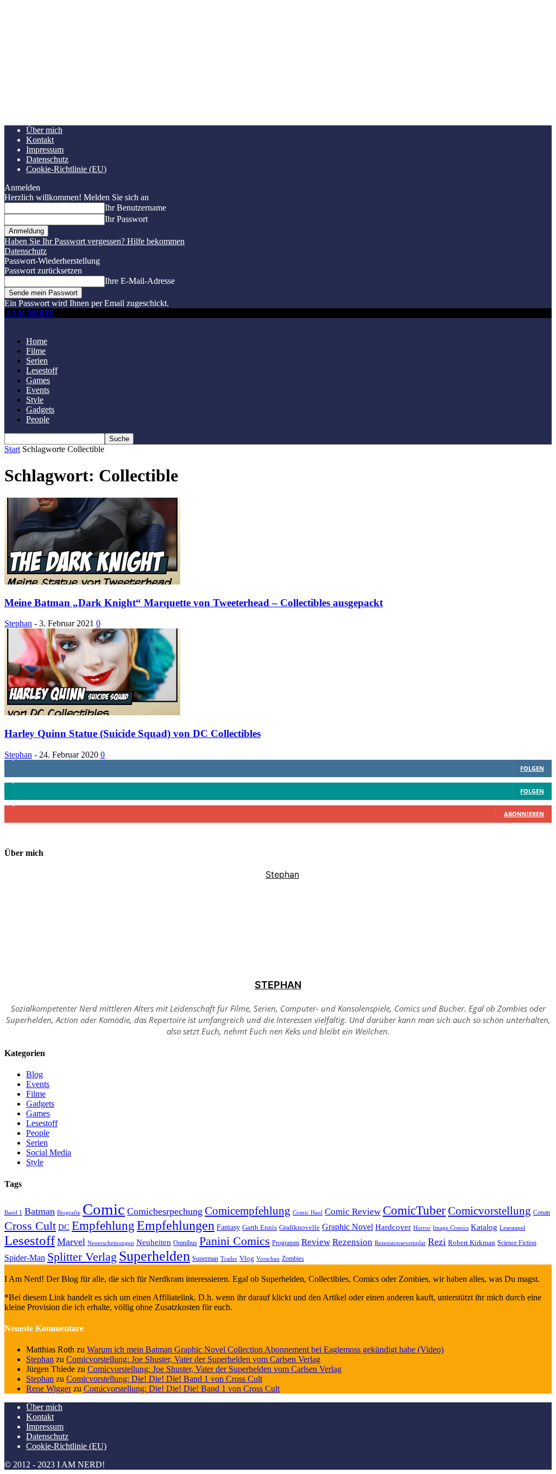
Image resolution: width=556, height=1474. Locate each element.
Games (38, 380)
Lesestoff (42, 370)
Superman (205, 1258)
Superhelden (154, 1256)
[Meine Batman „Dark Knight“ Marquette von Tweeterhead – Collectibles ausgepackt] (92, 581)
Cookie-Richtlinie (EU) (66, 169)
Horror (422, 1227)
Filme (36, 350)
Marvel (71, 1241)
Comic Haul (308, 1212)
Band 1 (13, 1212)
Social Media (48, 1152)
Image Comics (451, 1228)
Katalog (484, 1226)
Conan (541, 1212)
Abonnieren (524, 814)
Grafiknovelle (299, 1227)
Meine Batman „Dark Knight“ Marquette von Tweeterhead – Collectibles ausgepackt (193, 602)
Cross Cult (30, 1225)
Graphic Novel (347, 1226)
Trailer (228, 1258)
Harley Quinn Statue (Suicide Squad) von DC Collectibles (132, 733)
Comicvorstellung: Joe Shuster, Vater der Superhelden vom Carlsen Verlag (193, 1359)
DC (64, 1226)
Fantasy (228, 1227)
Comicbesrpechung (165, 1211)
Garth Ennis (259, 1227)
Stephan (18, 623)
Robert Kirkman (471, 1242)
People (37, 419)
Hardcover (393, 1226)
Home (36, 341)
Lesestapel (512, 1228)
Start (12, 449)
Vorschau (268, 1258)
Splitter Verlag (82, 1256)
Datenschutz (47, 159)
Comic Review (353, 1211)
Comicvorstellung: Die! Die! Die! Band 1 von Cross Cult (164, 1378)
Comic (104, 1209)
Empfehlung (103, 1225)
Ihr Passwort (126, 219)
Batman (39, 1211)
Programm (285, 1243)
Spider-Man (24, 1258)
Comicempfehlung (247, 1210)
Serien (37, 360)
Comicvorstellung (489, 1211)
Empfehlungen (175, 1225)
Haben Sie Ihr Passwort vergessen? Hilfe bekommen (94, 241)
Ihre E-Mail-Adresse (140, 280)
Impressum (45, 149)
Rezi (437, 1241)
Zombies (293, 1258)
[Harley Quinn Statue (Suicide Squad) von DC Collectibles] (92, 712)
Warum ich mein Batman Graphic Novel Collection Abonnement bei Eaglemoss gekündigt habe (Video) (265, 1349)
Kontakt (40, 139)
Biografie (68, 1212)
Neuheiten (153, 1242)
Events (37, 390)
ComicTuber (414, 1210)
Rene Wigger (48, 1388)
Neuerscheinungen (110, 1243)
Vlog (246, 1258)
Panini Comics (234, 1241)
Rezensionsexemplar (400, 1243)
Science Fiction (516, 1243)
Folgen (532, 768)
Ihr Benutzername (135, 207)
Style (34, 399)
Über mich (44, 130)
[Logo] (5, 322)
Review (315, 1242)
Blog (34, 1074)
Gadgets (40, 409)
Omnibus (185, 1243)
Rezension (352, 1242)
